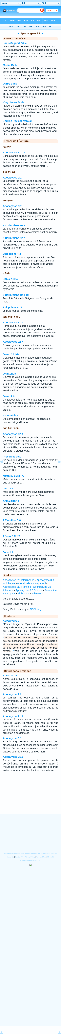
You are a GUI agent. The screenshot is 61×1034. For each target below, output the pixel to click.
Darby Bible (10, 83)
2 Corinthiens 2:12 (14, 238)
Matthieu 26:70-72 (13, 475)
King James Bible (13, 102)
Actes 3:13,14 (11, 501)
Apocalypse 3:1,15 (14, 152)
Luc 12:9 (8, 488)
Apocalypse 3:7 (12, 206)
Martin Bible (10, 65)
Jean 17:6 (8, 396)
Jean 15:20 (9, 373)
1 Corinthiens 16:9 (14, 225)
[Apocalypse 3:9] (57, 468)
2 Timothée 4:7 (12, 415)
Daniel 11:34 (10, 279)
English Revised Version (17, 121)
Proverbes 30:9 (12, 456)
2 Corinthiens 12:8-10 (16, 295)
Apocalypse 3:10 (13, 322)
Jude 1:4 (8, 552)
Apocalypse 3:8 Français (17, 586)
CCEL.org (35, 609)
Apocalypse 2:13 (13, 434)
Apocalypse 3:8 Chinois (29, 590)
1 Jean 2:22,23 (11, 536)
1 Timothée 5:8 (12, 520)
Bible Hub (37, 593)
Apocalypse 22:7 (13, 341)
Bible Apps (24, 593)
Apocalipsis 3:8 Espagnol (31, 583)
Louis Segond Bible (15, 43)
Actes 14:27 (10, 675)
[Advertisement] (30, 797)
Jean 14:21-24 (11, 354)
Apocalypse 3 (11, 620)
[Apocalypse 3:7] (3, 468)
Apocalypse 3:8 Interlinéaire (18, 580)
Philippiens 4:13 (12, 307)
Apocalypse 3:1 (12, 738)
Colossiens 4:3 (12, 253)
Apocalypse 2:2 (12, 177)
